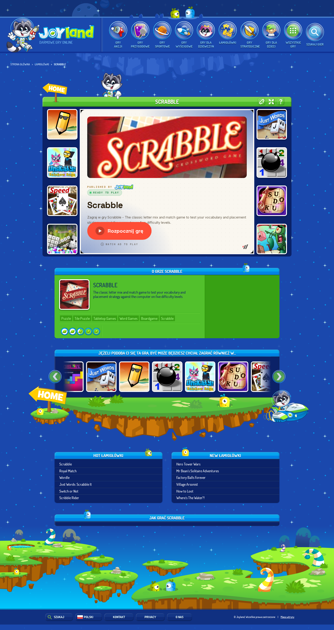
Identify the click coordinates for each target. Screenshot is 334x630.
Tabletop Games (104, 318)
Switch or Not (68, 491)
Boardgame (149, 318)
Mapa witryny (287, 617)
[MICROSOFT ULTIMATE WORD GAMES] (62, 239)
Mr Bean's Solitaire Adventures (197, 470)
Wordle (64, 477)
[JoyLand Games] (54, 92)
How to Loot (184, 491)
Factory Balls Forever (191, 477)
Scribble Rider (69, 497)
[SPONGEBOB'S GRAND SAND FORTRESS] (272, 239)
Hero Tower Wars (188, 464)
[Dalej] (278, 376)
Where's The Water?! (190, 497)
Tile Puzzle (82, 318)
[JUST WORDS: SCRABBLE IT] (272, 124)
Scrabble (167, 318)
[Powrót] (55, 376)
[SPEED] (62, 200)
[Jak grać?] (280, 101)
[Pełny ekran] (271, 101)
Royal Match (68, 470)
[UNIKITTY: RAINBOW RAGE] (62, 162)
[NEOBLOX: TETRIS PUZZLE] (68, 376)
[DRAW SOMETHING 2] (62, 124)
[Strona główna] (48, 405)
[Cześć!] (23, 35)
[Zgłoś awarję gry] (261, 101)
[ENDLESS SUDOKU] (272, 200)
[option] (101, 376)
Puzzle (66, 318)
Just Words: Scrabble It (75, 484)
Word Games (128, 318)
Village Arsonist (187, 484)
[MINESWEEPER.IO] (272, 162)
